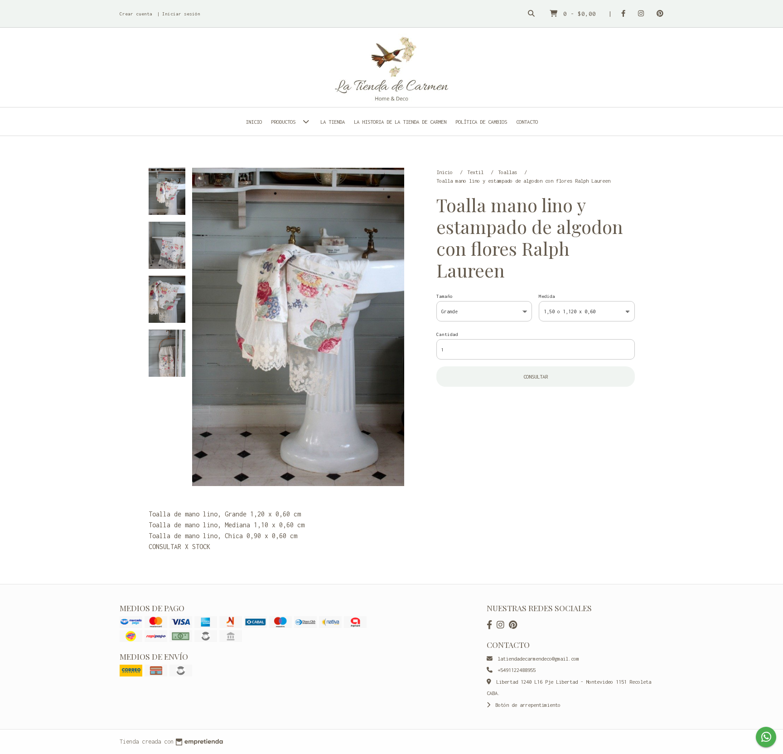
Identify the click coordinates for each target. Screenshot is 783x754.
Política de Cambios (481, 122)
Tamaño (444, 296)
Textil (476, 172)
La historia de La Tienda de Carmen (400, 122)
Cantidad (447, 334)
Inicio (254, 122)
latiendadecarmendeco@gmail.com (537, 659)
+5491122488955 (515, 670)
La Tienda (332, 122)
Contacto (527, 122)
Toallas (509, 172)
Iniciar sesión (181, 13)
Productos (284, 122)
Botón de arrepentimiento (527, 705)
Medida (547, 296)
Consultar (535, 376)
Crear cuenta (136, 13)
